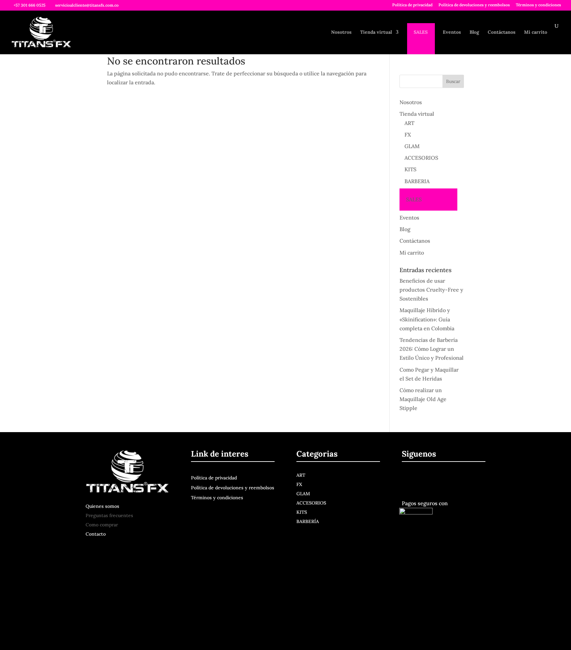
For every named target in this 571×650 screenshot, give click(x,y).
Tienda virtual (376, 32)
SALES (421, 32)
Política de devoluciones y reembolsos (474, 5)
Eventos (452, 32)
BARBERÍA (307, 521)
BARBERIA (417, 181)
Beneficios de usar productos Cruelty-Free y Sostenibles (431, 289)
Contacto (96, 534)
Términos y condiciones (538, 5)
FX (407, 134)
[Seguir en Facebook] (408, 479)
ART (409, 123)
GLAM (412, 146)
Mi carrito (535, 32)
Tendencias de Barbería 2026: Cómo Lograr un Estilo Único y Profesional (432, 349)
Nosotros (341, 32)
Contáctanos (501, 32)
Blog (474, 32)
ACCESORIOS (421, 157)
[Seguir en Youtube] (438, 479)
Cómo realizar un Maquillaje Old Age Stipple (423, 399)
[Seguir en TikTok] (452, 479)
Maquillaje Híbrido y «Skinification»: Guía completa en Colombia (427, 319)
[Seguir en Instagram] (423, 479)
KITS (410, 169)
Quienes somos (102, 506)
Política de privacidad (412, 5)
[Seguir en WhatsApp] (466, 479)
